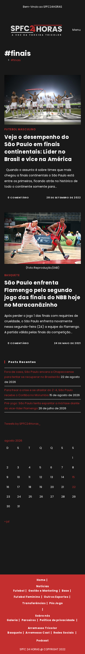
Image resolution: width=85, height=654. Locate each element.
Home (41, 580)
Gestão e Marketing (43, 590)
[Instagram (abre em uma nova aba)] (45, 11)
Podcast (42, 640)
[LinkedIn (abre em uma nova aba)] (50, 11)
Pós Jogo (56, 603)
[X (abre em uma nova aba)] (35, 11)
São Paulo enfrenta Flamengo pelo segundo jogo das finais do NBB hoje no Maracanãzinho (42, 293)
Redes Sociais (63, 632)
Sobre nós (42, 616)
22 (74, 487)
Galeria (12, 620)
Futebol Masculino (20, 129)
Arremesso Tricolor (42, 628)
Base (65, 590)
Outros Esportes (56, 597)
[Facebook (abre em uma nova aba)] (40, 11)
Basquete (12, 275)
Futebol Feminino (27, 597)
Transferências (33, 603)
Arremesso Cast (37, 632)
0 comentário (18, 197)
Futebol (19, 590)
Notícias (42, 586)
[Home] (5, 60)
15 (73, 477)
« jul (6, 521)
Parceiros (29, 620)
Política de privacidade (57, 620)
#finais (16, 60)
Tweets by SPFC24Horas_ (22, 424)
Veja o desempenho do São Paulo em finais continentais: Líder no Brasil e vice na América (38, 148)
